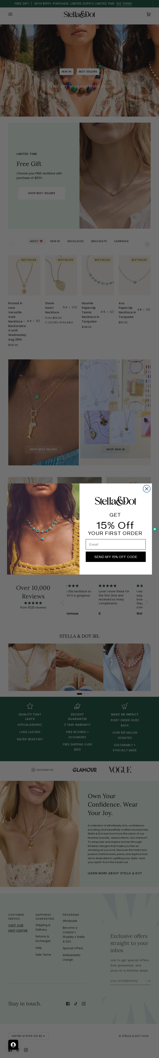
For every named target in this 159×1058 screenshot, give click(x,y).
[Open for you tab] (13, 1045)
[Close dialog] (146, 488)
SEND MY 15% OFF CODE (115, 557)
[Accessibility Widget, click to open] (155, 529)
